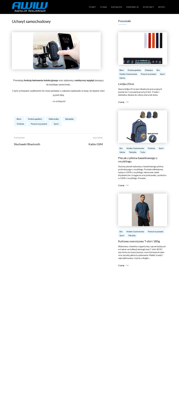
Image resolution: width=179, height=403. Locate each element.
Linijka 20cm (126, 84)
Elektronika (54, 119)
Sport (56, 124)
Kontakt (148, 7)
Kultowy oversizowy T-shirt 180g (139, 241)
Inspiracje (132, 7)
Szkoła (122, 78)
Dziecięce (149, 70)
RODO (161, 7)
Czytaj (121, 102)
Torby (142, 152)
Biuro (19, 119)
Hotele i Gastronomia (128, 74)
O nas (103, 7)
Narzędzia (69, 119)
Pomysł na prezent (39, 124)
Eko (158, 70)
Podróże (20, 124)
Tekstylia (132, 152)
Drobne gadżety (35, 119)
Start (92, 7)
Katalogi (116, 7)
